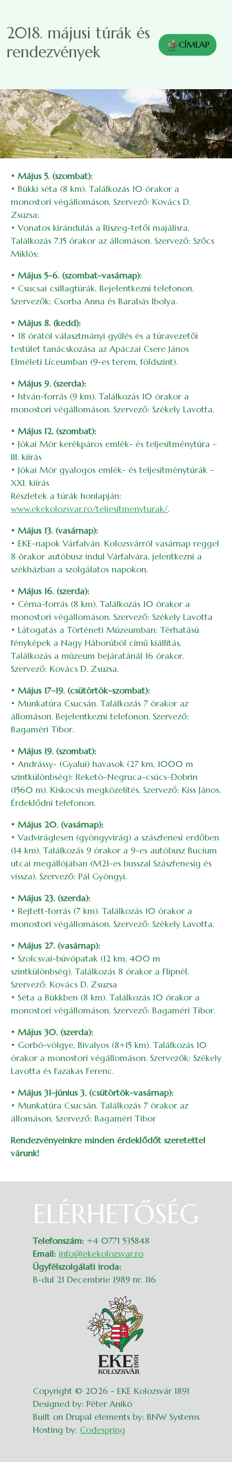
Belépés (211, 1205)
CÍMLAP (194, 44)
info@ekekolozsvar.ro (101, 1253)
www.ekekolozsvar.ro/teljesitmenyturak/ (89, 508)
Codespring (102, 1429)
